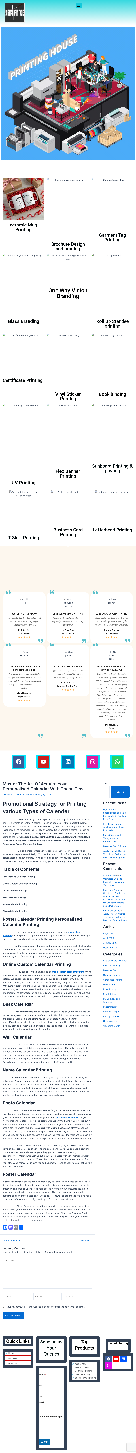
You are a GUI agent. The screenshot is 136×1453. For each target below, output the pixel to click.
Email (42, 1402)
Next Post (85, 1240)
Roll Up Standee (111, 1016)
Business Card (110, 970)
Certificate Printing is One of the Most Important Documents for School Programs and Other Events (114, 899)
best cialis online (111, 910)
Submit (44, 1441)
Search (106, 783)
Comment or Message (50, 1416)
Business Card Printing (114, 846)
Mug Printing (109, 994)
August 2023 (109, 933)
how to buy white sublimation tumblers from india (113, 827)
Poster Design (110, 1006)
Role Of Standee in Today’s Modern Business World (112, 838)
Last (40, 1396)
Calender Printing (112, 975)
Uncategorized (110, 1021)
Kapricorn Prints (111, 890)
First (40, 1385)
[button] (78, 5)
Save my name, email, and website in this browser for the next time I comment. (46, 1306)
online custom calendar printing (68, 971)
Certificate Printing (112, 979)
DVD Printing (109, 984)
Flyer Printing (109, 989)
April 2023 (108, 938)
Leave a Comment (12, 794)
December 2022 (111, 947)
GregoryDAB (109, 875)
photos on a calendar (67, 1117)
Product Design (111, 1011)
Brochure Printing (112, 965)
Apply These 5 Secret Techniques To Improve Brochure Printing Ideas (115, 854)
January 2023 (110, 943)
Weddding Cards (111, 1026)
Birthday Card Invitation (115, 960)
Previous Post (11, 1240)
